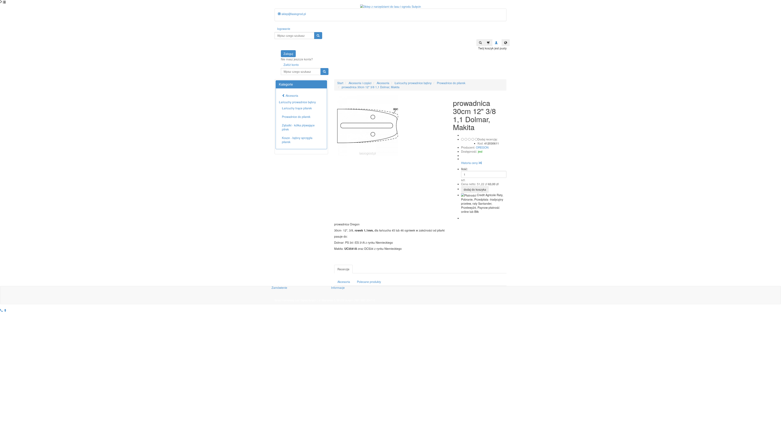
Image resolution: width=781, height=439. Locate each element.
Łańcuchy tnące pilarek (297, 108)
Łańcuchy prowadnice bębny (297, 102)
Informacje (338, 288)
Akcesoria (343, 282)
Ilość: (464, 169)
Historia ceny (470, 163)
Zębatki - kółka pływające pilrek (298, 127)
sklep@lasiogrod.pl (293, 14)
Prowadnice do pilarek (296, 117)
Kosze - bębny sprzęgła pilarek (297, 140)
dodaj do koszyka (475, 189)
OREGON (482, 147)
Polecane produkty (369, 282)
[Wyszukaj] (318, 35)
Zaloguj (288, 54)
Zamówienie (279, 288)
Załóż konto (291, 65)
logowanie (283, 29)
